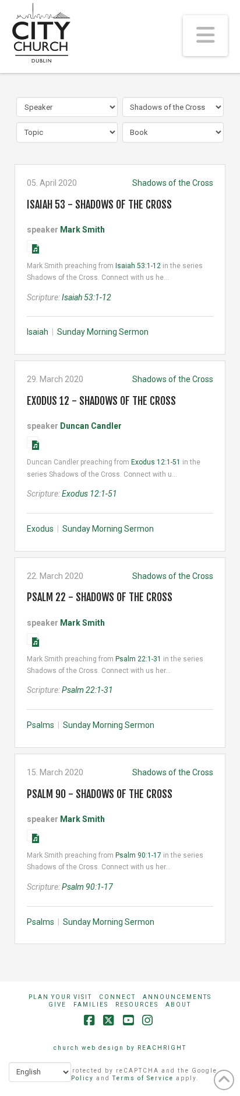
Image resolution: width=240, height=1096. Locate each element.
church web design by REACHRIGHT (120, 1048)
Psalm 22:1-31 (138, 659)
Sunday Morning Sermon (103, 332)
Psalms (40, 725)
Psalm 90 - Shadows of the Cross (99, 794)
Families (90, 1004)
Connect (117, 997)
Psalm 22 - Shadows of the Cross (99, 597)
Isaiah (37, 332)
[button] (205, 35)
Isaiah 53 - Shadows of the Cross (99, 204)
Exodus (40, 528)
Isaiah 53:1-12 (138, 266)
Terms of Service (143, 1078)
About (178, 1004)
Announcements (177, 997)
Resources (136, 1004)
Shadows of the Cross (172, 183)
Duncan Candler (91, 426)
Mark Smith (82, 229)
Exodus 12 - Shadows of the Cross (101, 400)
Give (57, 1004)
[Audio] (32, 246)
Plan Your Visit (60, 997)
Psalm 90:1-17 (138, 855)
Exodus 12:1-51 (156, 462)
